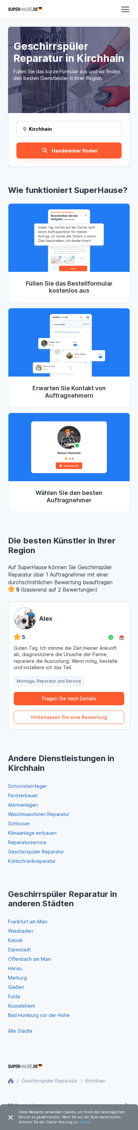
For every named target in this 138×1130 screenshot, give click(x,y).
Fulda (14, 996)
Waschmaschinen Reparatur (38, 814)
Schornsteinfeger (27, 786)
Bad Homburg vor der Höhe (39, 1015)
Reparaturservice (27, 842)
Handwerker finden (74, 150)
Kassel (15, 940)
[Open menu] (125, 9)
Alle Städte (20, 1031)
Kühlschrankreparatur (32, 861)
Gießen (16, 987)
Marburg (17, 978)
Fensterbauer (23, 795)
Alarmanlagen (23, 805)
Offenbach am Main (29, 959)
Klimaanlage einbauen (32, 833)
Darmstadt (19, 949)
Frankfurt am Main (28, 921)
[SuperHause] (25, 9)
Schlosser (19, 823)
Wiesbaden (20, 931)
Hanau (15, 968)
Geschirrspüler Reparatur (36, 851)
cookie (85, 1122)
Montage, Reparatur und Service (49, 681)
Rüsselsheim (21, 1006)
